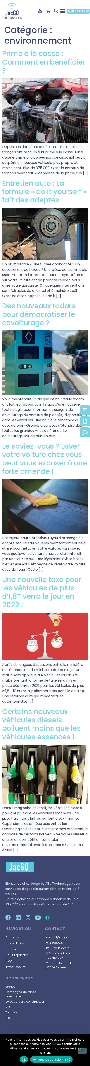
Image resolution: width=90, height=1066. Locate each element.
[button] (62, 11)
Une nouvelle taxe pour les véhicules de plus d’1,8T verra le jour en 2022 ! (41, 592)
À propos (12, 937)
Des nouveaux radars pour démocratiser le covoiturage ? (39, 314)
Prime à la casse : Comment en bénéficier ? (43, 62)
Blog (8, 961)
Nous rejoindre (16, 955)
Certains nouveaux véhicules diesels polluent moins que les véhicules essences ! (41, 724)
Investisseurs (15, 967)
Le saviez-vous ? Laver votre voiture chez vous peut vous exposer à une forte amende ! (44, 458)
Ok (24, 1059)
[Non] (82, 1051)
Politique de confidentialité (51, 1059)
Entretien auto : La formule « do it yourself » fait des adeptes (44, 191)
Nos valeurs (14, 943)
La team (11, 949)
